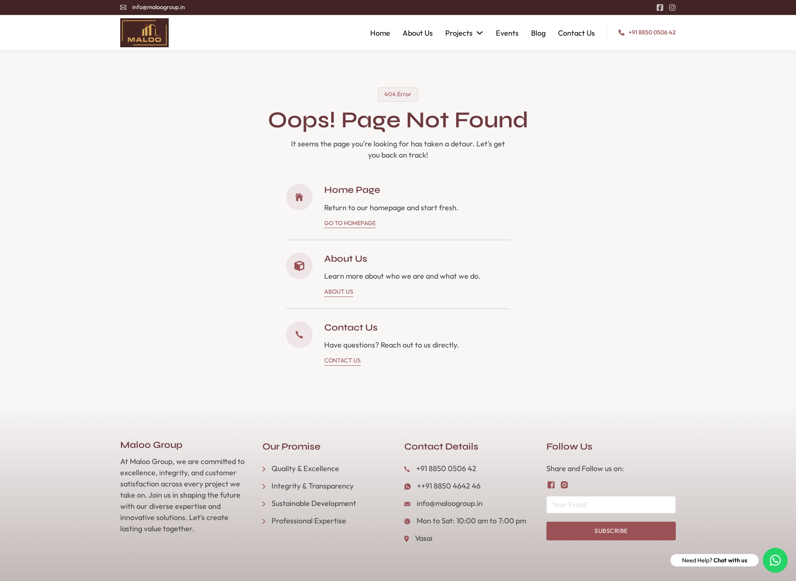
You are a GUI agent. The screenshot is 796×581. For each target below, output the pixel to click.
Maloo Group (151, 445)
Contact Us (576, 33)
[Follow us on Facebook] (551, 485)
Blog (538, 33)
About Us (418, 33)
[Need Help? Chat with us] (775, 560)
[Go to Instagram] (672, 7)
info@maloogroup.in (158, 7)
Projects (459, 33)
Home (380, 33)
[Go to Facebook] (660, 7)
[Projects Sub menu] (479, 32)
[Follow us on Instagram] (564, 485)
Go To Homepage (350, 223)
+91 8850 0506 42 (652, 32)
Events (507, 33)
